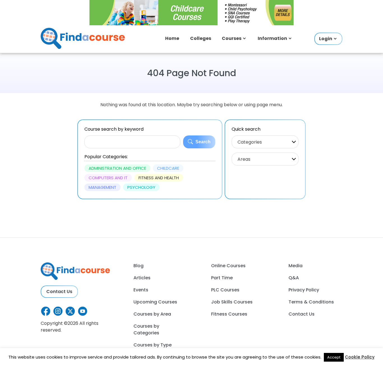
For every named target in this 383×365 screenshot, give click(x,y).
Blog (138, 265)
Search (202, 141)
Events (140, 290)
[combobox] (265, 141)
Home (172, 38)
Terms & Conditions (311, 302)
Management (102, 187)
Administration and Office (117, 168)
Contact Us (59, 291)
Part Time (222, 278)
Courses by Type (152, 345)
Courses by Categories (146, 329)
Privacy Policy (304, 290)
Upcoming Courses (155, 302)
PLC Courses (225, 290)
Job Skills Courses (232, 302)
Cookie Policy (360, 357)
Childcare (168, 168)
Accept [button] (333, 357)
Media (296, 265)
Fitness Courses (229, 314)
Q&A (294, 278)
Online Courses (228, 265)
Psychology (141, 187)
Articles (142, 278)
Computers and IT (108, 178)
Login (325, 38)
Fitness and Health (159, 178)
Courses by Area (152, 314)
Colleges (200, 38)
